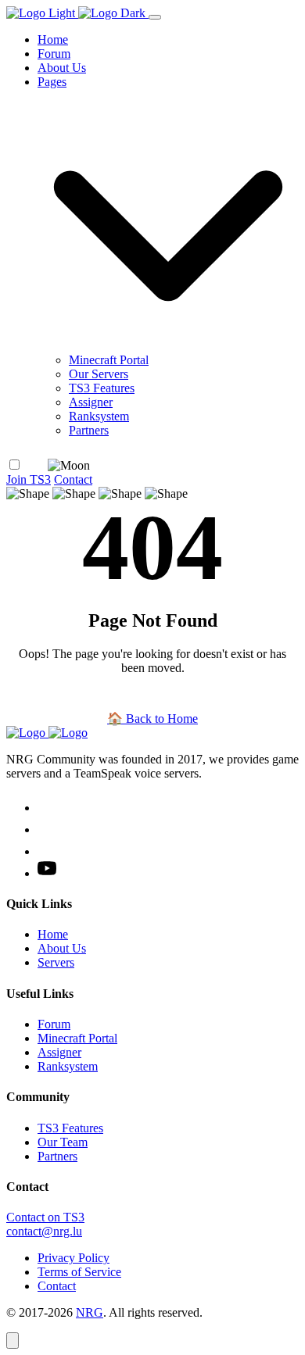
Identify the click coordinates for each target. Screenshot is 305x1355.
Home (53, 39)
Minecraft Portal (109, 359)
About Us (62, 67)
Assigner (91, 402)
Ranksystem (99, 416)
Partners (89, 430)
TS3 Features (102, 388)
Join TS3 (28, 479)
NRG (89, 1312)
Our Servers (98, 374)
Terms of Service (79, 1271)
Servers (56, 962)
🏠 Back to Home (152, 718)
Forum (54, 53)
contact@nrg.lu (44, 1231)
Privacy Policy (73, 1257)
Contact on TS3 (45, 1217)
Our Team (63, 1142)
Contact (73, 479)
